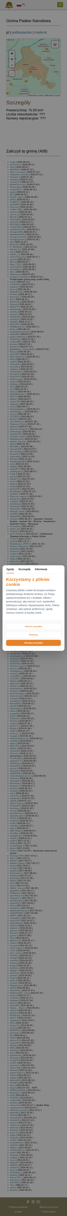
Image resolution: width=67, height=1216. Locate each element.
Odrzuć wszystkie (33, 626)
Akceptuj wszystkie (33, 643)
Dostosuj (33, 635)
